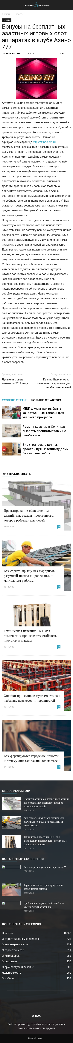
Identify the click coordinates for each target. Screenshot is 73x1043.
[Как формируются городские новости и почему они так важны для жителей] (36, 745)
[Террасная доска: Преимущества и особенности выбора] (11, 889)
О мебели (8, 978)
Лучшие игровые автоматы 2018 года (15, 381)
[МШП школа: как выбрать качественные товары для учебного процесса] (11, 412)
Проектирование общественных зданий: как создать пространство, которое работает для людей (29, 515)
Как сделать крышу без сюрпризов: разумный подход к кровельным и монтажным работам (30, 575)
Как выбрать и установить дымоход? (45, 866)
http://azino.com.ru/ (44, 141)
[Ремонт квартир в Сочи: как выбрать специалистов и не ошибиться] (11, 430)
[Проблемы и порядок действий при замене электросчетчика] (11, 907)
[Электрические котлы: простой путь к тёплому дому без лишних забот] (11, 449)
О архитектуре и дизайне (18, 967)
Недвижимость (11, 972)
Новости (18, 14)
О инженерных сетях (15, 944)
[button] (68, 5)
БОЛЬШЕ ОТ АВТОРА (46, 400)
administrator (13, 53)
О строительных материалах (20, 939)
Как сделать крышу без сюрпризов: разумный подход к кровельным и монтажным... (44, 821)
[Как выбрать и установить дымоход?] (11, 871)
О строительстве (13, 950)
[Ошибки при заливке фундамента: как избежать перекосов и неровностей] (36, 685)
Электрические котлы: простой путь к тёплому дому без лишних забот (45, 449)
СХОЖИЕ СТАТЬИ (15, 400)
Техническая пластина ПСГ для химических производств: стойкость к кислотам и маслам (31, 635)
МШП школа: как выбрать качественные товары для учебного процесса (43, 413)
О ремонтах (9, 961)
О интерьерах (10, 955)
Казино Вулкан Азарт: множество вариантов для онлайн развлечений (54, 383)
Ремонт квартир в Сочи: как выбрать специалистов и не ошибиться (44, 431)
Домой (6, 14)
